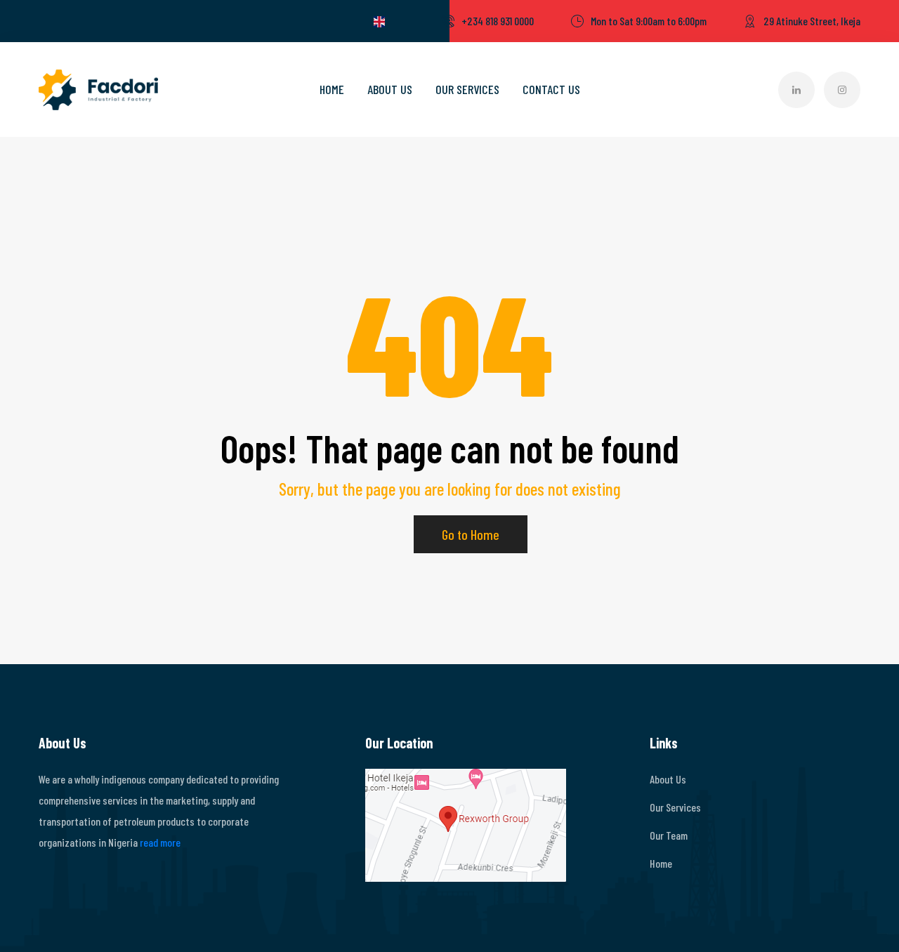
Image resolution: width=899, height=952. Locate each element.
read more (160, 842)
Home (332, 89)
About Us (389, 89)
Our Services (467, 89)
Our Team (669, 835)
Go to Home (470, 534)
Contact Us (551, 89)
